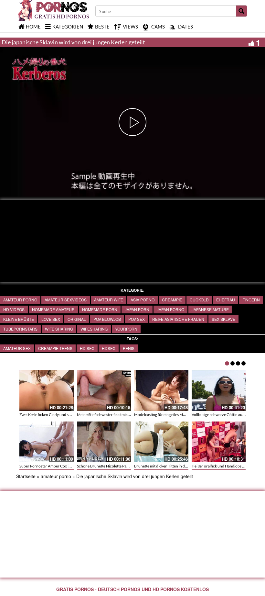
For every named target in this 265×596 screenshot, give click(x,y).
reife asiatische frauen (178, 319)
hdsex (108, 348)
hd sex (87, 348)
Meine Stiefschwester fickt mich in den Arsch (114, 414)
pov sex (136, 319)
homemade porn (99, 309)
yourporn (126, 329)
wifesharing (94, 329)
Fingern (251, 299)
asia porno (142, 299)
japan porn (137, 309)
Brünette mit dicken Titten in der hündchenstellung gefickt (183, 466)
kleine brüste (18, 319)
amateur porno (20, 299)
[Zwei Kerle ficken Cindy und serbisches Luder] (46, 390)
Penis (128, 348)
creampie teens (55, 348)
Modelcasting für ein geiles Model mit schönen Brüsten (180, 414)
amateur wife (108, 299)
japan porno (170, 309)
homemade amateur (53, 309)
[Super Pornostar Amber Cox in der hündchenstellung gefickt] (46, 442)
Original (77, 319)
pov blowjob (107, 319)
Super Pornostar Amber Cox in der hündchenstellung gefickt (70, 466)
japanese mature (210, 309)
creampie (172, 299)
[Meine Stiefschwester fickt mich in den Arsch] (104, 390)
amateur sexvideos (66, 299)
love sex (50, 319)
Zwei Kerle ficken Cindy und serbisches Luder (57, 414)
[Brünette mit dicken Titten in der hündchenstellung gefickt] (161, 442)
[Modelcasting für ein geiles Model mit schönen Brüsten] (161, 390)
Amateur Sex (17, 348)
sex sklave (223, 319)
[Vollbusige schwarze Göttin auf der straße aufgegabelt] (219, 390)
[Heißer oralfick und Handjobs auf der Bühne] (219, 442)
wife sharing (59, 329)
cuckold (199, 299)
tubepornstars (20, 329)
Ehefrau (225, 299)
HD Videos (14, 309)
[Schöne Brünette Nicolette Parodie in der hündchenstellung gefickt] (104, 442)
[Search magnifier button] (241, 11)
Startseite (26, 476)
